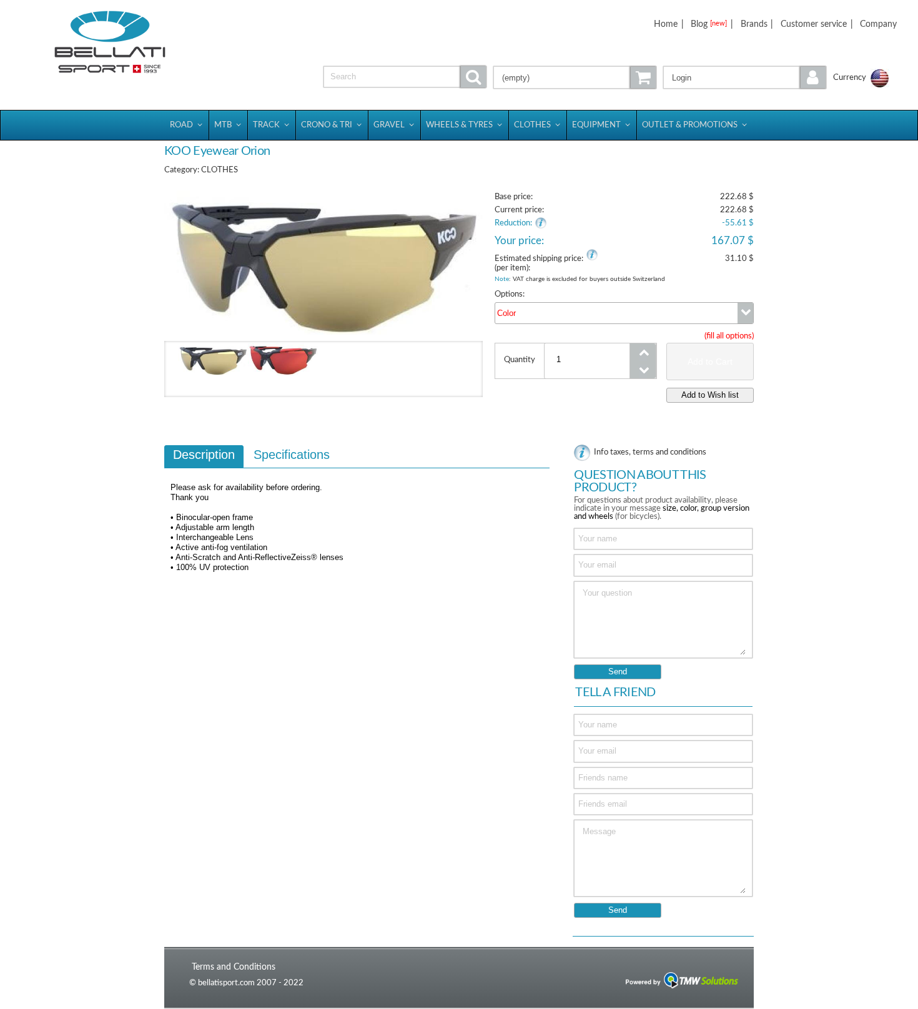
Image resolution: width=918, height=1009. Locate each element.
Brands (754, 24)
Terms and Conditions (233, 967)
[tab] (204, 456)
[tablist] (357, 514)
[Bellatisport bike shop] (110, 42)
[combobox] (624, 313)
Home (666, 24)
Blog (709, 24)
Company (878, 24)
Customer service (814, 24)
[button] (744, 77)
